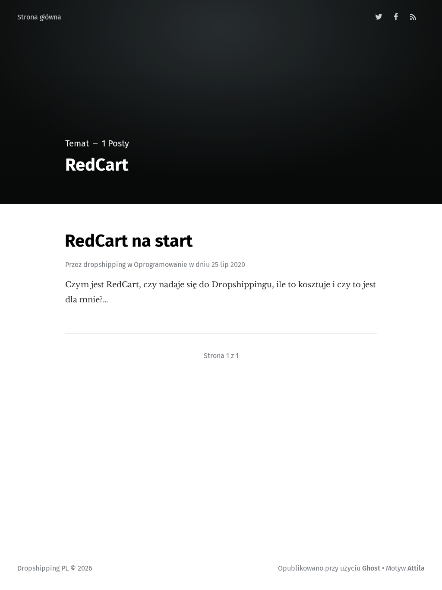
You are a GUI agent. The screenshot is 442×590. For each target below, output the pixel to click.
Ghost (371, 568)
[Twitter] (379, 17)
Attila (416, 568)
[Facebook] (396, 17)
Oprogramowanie (160, 264)
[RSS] (413, 17)
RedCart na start (129, 241)
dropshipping (104, 264)
